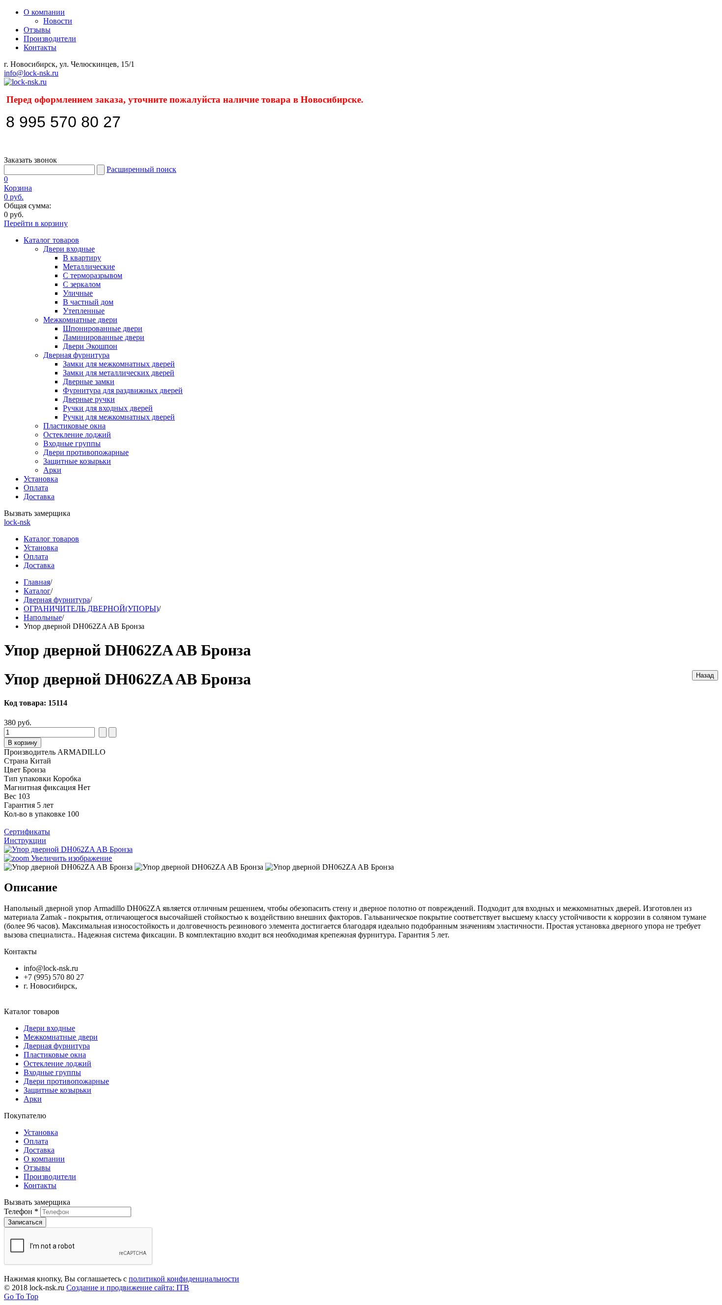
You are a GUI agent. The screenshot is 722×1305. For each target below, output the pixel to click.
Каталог (37, 591)
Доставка (39, 496)
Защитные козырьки (77, 461)
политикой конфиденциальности (184, 1279)
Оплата (36, 487)
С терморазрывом (92, 275)
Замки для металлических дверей (118, 373)
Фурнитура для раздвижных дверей (123, 390)
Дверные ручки (89, 399)
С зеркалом (82, 284)
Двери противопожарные (86, 452)
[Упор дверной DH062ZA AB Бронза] (68, 867)
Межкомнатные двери (80, 319)
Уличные (78, 293)
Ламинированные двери (103, 337)
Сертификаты (27, 831)
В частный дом (88, 302)
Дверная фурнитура (76, 355)
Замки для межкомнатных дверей (119, 364)
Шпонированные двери (102, 328)
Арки (52, 470)
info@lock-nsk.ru (31, 73)
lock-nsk (17, 522)
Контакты (40, 47)
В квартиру (82, 258)
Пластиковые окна (74, 426)
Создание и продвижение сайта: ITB (127, 1287)
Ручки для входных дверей (108, 408)
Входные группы (72, 443)
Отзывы (37, 30)
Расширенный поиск (141, 169)
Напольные (43, 617)
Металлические (89, 266)
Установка (41, 479)
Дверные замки (88, 381)
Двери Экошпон (90, 346)
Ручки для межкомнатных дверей (119, 417)
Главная (37, 582)
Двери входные (69, 249)
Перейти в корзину (36, 223)
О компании (44, 12)
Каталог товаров (51, 240)
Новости (57, 21)
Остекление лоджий (77, 434)
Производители (50, 38)
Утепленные (84, 311)
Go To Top (21, 1296)
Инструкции (25, 840)
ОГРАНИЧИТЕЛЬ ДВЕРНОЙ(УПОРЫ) (91, 608)
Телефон (21, 1211)
